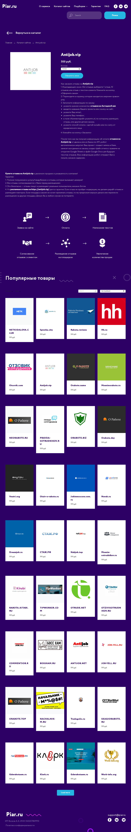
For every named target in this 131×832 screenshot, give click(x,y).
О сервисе (44, 6)
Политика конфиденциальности (20, 825)
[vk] (121, 6)
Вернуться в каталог (28, 33)
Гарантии (96, 6)
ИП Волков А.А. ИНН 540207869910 (22, 821)
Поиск (115, 15)
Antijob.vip (40, 43)
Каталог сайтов (62, 6)
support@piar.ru (116, 815)
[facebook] (116, 6)
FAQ (107, 6)
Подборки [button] (80, 6)
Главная (8, 43)
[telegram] (126, 6)
